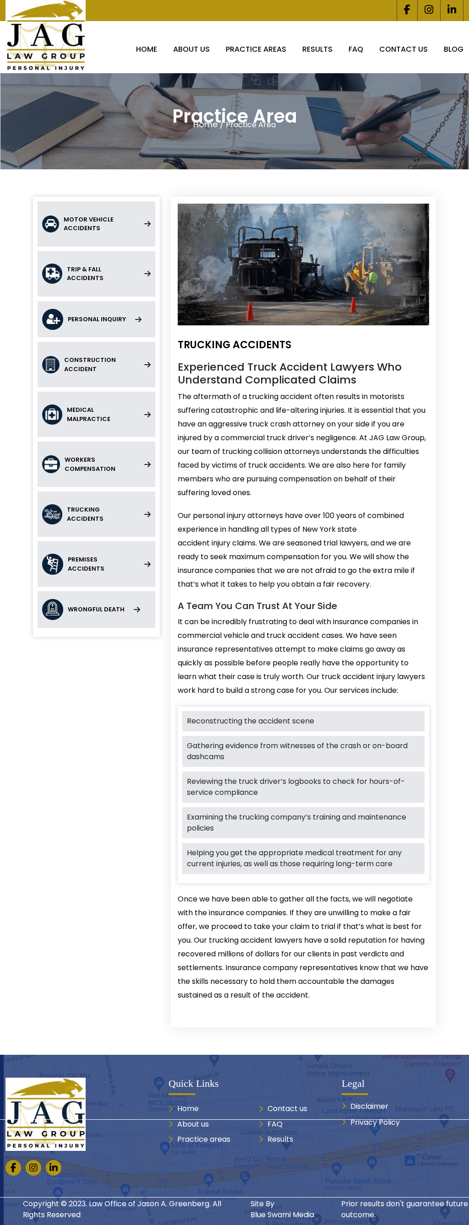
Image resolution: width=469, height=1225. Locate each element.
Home (146, 49)
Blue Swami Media (282, 1214)
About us (191, 49)
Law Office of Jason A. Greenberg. (150, 1203)
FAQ (356, 49)
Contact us (403, 49)
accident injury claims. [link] (218, 543)
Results (317, 49)
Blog (454, 49)
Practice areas (256, 49)
